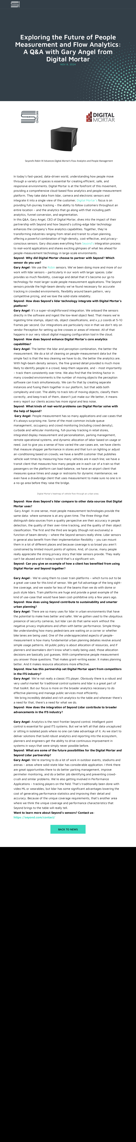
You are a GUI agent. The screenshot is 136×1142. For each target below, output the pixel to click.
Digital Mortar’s (87, 200)
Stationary (16, 1048)
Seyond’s (88, 243)
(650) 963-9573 (40, 880)
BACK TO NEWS (68, 829)
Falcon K (15, 995)
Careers (15, 1090)
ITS (12, 1037)
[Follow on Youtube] (19, 980)
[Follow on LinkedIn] (13, 980)
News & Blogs (18, 1079)
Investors (15, 1095)
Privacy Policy (42, 1134)
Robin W (15, 1001)
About (14, 1084)
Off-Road (16, 1053)
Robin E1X (16, 1006)
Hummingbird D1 (19, 1012)
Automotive (17, 1032)
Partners (15, 1073)
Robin (51, 267)
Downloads (16, 1068)
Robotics (15, 1043)
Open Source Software (21, 1134)
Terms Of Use (58, 1134)
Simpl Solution (18, 1017)
